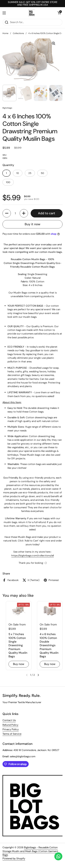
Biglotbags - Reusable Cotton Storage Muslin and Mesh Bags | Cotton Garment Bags (30, 851)
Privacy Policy (10, 729)
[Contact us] (58, 856)
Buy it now (32, 224)
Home (5, 33)
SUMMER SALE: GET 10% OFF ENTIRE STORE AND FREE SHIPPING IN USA (32, 3)
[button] (59, 13)
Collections (18, 33)
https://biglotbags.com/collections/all (32, 555)
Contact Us (9, 720)
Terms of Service (11, 734)
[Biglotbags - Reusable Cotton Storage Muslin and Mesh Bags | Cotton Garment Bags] (32, 13)
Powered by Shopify (13, 858)
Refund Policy (10, 725)
